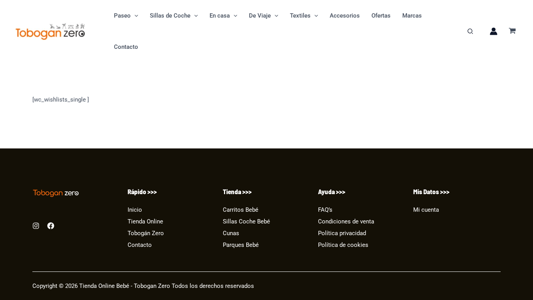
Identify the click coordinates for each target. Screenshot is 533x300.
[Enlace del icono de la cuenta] (493, 31)
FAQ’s (325, 210)
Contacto (140, 245)
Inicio (135, 210)
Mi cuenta (426, 210)
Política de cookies (343, 245)
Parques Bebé (241, 245)
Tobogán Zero (146, 233)
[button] (134, 15)
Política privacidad (342, 233)
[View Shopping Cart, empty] (512, 31)
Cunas (231, 233)
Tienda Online (145, 222)
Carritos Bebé (240, 210)
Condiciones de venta (346, 222)
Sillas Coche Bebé (246, 222)
